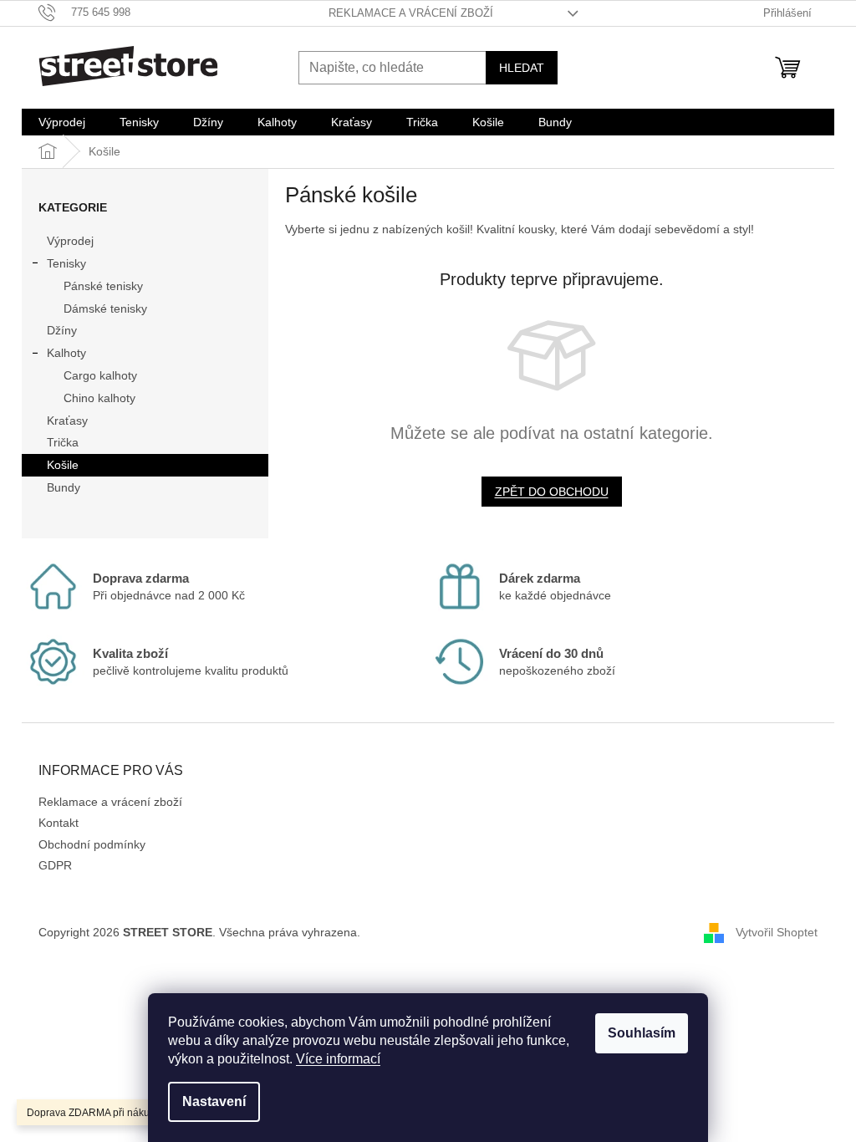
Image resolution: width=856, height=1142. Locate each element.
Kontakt (58, 822)
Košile (63, 465)
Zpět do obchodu (552, 491)
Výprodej (70, 240)
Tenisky (66, 263)
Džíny (62, 330)
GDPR (55, 865)
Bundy (63, 487)
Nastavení (214, 1101)
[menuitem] (62, 122)
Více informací (338, 1059)
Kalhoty (66, 352)
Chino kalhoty (99, 398)
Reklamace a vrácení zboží (411, 13)
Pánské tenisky (103, 286)
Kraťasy (67, 420)
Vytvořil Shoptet (777, 932)
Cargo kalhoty (100, 375)
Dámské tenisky (105, 308)
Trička (63, 442)
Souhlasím (641, 1033)
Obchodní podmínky (91, 844)
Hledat (521, 67)
